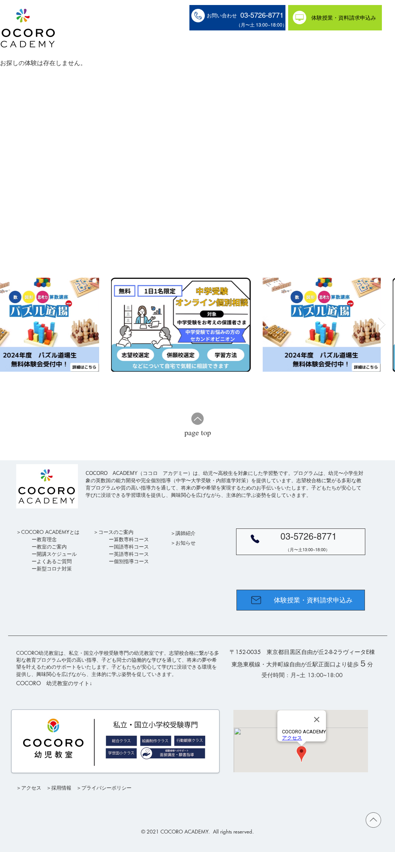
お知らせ (186, 542)
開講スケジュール (57, 553)
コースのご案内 (115, 531)
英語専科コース (131, 553)
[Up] (197, 419)
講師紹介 (186, 533)
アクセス (31, 787)
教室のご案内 (52, 546)
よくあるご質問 (54, 561)
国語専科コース (131, 546)
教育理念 (47, 539)
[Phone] (255, 539)
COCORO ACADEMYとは (50, 531)
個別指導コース (131, 561)
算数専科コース (131, 539)
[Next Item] (381, 324)
